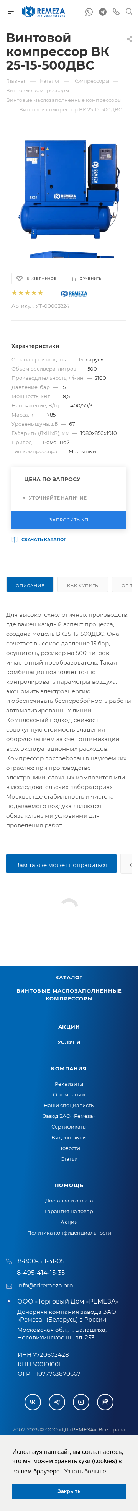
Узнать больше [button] (85, 1471)
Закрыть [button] (69, 1491)
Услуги (69, 1042)
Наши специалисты (69, 1105)
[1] (14, 293)
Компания (69, 1068)
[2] (20, 293)
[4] (33, 293)
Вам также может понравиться (61, 865)
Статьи (69, 1159)
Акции (69, 1027)
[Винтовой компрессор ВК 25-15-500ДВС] (69, 189)
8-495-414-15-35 (41, 1272)
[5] (40, 293)
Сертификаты (69, 1127)
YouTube (81, 1402)
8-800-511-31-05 (41, 1261)
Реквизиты (69, 1084)
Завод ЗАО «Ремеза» (69, 1116)
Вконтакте (33, 1402)
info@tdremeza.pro (45, 1285)
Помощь (69, 1185)
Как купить (83, 585)
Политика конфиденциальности (69, 1233)
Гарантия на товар (69, 1211)
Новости (69, 1148)
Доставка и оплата (69, 1200)
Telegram (57, 1402)
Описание (30, 585)
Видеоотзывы (69, 1137)
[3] (27, 293)
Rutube (105, 1402)
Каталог (69, 977)
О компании (69, 1094)
